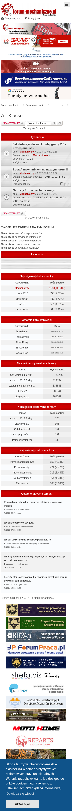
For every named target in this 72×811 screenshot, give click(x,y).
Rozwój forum (22, 201)
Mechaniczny (27, 151)
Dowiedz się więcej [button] (20, 793)
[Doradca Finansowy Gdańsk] (36, 609)
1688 (52, 287)
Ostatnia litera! (22, 429)
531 (52, 304)
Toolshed (9, 510)
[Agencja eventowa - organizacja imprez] (36, 754)
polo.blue (9, 564)
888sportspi (22, 347)
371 (52, 309)
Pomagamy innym (22, 440)
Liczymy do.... (22, 396)
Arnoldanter (22, 331)
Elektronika (22, 483)
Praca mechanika (22, 472)
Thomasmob (22, 337)
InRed (22, 304)
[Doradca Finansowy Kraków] (36, 623)
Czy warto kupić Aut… (22, 375)
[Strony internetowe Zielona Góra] (36, 688)
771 (52, 293)
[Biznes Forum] (36, 636)
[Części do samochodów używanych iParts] (36, 41)
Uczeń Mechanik (13, 543)
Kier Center (10, 585)
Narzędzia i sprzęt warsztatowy (35, 543)
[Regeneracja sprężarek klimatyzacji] (36, 741)
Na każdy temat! (22, 478)
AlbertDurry (22, 342)
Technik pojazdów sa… (22, 434)
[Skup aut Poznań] (36, 66)
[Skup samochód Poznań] (36, 728)
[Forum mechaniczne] (29, 10)
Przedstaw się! (22, 467)
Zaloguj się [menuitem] (34, 18)
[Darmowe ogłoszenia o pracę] (36, 649)
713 (52, 298)
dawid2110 (22, 293)
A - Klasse (12, 115)
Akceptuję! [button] (22, 803)
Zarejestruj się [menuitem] (12, 18)
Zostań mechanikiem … (22, 385)
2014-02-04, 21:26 (23, 158)
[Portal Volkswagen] (36, 715)
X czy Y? (22, 391)
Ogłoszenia (21, 162)
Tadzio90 (38, 197)
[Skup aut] (36, 79)
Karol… (9, 527)
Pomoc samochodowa (22, 462)
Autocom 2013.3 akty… (22, 380)
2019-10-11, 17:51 (55, 176)
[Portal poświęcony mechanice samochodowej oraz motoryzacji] (36, 29)
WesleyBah (22, 353)
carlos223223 (22, 309)
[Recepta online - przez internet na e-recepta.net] (36, 53)
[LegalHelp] (36, 93)
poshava (37, 176)
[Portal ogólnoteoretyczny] (36, 675)
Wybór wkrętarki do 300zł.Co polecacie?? (27, 539)
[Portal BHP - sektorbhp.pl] (36, 702)
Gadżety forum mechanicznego (34, 190)
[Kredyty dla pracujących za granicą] (36, 662)
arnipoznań (22, 298)
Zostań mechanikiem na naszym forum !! (40, 169)
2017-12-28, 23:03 (56, 197)
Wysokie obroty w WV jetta (19, 522)
